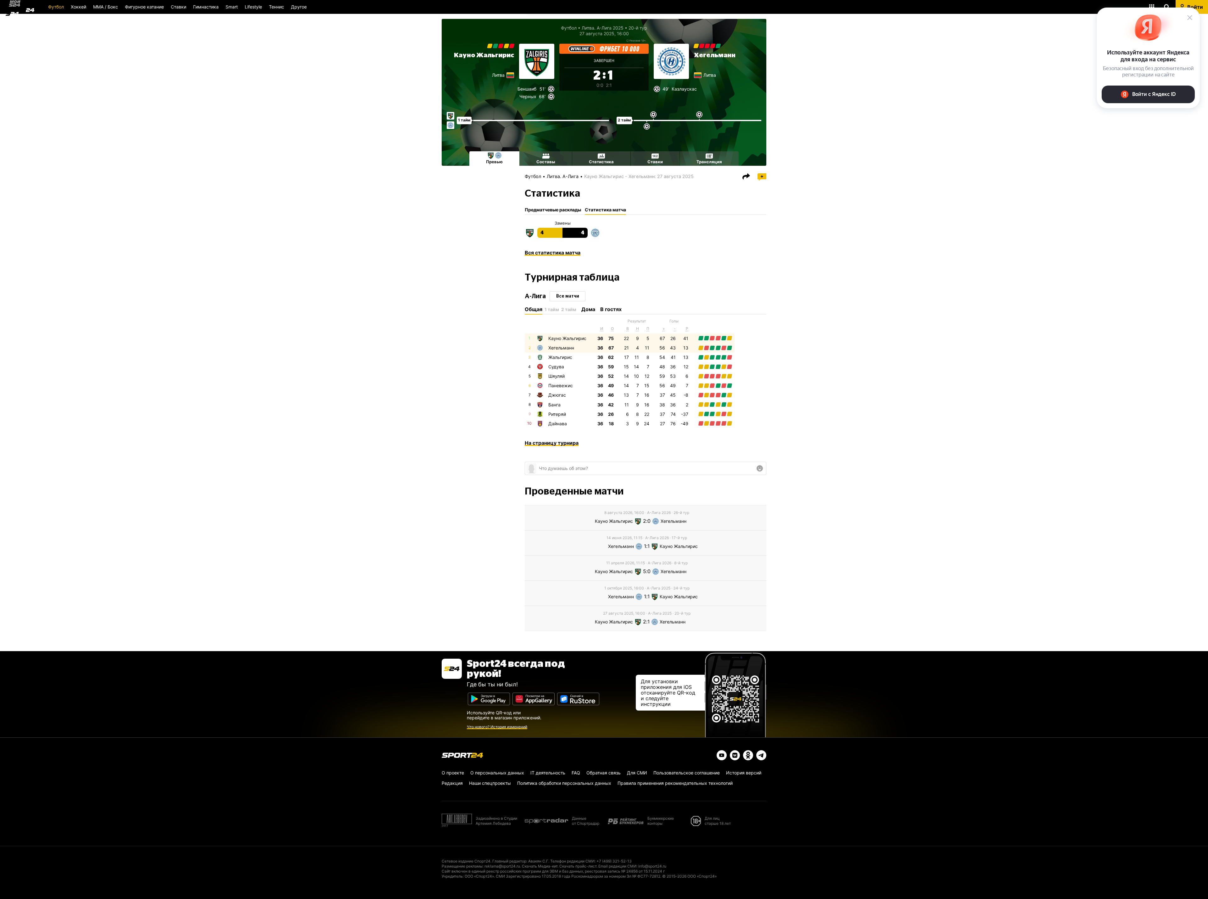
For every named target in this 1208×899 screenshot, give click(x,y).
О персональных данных (497, 772)
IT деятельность (547, 772)
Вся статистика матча (552, 252)
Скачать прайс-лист (577, 866)
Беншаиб (526, 89)
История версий (743, 772)
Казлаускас (684, 89)
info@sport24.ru (652, 866)
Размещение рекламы (462, 866)
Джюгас (557, 395)
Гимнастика (206, 6)
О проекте (453, 772)
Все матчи (567, 296)
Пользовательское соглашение (686, 772)
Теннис (276, 6)
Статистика (601, 161)
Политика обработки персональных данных (564, 783)
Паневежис (560, 385)
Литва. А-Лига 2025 (603, 28)
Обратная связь (603, 772)
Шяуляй (556, 376)
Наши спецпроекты (490, 783)
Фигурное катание (144, 6)
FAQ (576, 772)
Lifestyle (253, 6)
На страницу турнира (552, 443)
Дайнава (557, 423)
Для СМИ (637, 772)
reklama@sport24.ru (502, 866)
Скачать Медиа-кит (539, 866)
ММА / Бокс (105, 6)
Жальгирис (560, 357)
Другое (299, 6)
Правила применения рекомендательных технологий (675, 783)
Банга (554, 404)
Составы (545, 161)
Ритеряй (557, 414)
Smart (232, 6)
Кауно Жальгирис (484, 55)
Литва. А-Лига (563, 176)
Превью (494, 161)
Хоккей (78, 6)
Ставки (178, 6)
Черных (527, 96)
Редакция (452, 783)
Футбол (56, 6)
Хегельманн (714, 55)
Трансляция (709, 161)
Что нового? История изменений (497, 726)
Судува (556, 366)
